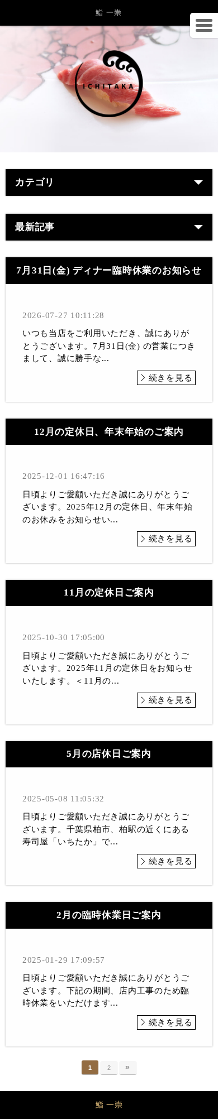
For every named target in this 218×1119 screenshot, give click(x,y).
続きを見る (171, 377)
